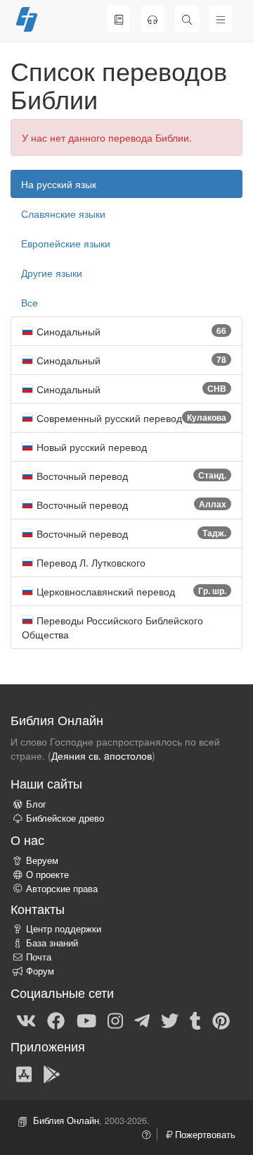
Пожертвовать (203, 1134)
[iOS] (24, 1073)
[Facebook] (56, 1019)
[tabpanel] (126, 482)
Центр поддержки (63, 928)
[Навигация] (220, 19)
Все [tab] (29, 302)
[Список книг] (119, 19)
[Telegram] (142, 1019)
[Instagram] (115, 1019)
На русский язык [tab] (58, 184)
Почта (38, 957)
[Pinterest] (221, 1019)
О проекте (47, 874)
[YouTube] (86, 1019)
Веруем (42, 860)
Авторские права (62, 888)
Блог (36, 804)
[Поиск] (187, 19)
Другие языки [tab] (51, 273)
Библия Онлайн (66, 1120)
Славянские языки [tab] (63, 213)
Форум (40, 971)
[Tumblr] (195, 1019)
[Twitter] (170, 1019)
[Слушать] (152, 19)
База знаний (52, 943)
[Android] (51, 1073)
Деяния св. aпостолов (101, 755)
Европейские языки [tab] (65, 243)
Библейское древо (65, 818)
